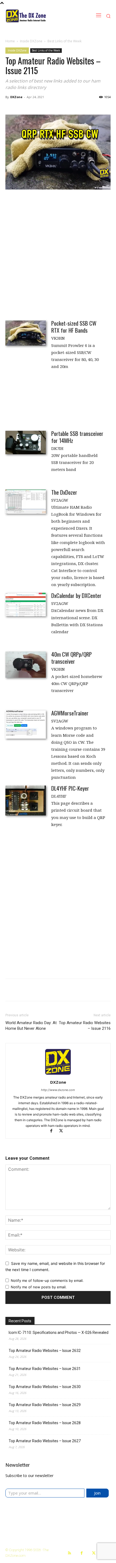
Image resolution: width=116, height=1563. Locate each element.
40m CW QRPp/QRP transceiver (71, 657)
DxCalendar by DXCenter (76, 595)
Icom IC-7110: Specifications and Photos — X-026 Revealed (58, 1332)
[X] (63, 1131)
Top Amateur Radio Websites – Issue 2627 (45, 1441)
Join (97, 1493)
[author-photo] (58, 1074)
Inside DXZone (31, 41)
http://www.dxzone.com (58, 1090)
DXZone (16, 97)
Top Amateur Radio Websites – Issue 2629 (45, 1405)
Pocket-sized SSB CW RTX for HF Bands (73, 326)
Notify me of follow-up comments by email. (47, 1280)
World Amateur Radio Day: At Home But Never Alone (31, 1025)
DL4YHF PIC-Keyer (70, 788)
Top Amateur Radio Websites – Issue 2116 (85, 1025)
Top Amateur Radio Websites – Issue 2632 (45, 1350)
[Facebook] (54, 1131)
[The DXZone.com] (37, 16)
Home (10, 41)
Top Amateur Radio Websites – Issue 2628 (45, 1423)
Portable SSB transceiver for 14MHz (77, 437)
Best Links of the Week (64, 41)
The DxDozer (64, 492)
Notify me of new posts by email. (39, 1287)
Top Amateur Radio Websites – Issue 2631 (45, 1368)
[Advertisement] (58, 254)
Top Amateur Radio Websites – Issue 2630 (45, 1387)
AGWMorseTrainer (69, 713)
